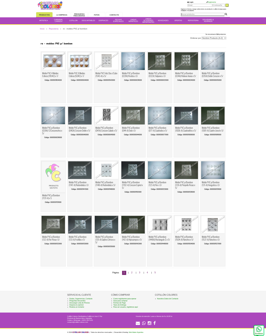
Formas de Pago (119, 303)
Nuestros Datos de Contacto (167, 299)
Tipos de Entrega (119, 305)
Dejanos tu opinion (76, 305)
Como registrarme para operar (124, 299)
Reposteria (53, 29)
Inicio (42, 29)
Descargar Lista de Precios (79, 303)
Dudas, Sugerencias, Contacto (80, 299)
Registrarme (212, 2)
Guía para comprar (120, 301)
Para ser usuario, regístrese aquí (125, 307)
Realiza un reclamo (76, 307)
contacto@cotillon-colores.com (77, 322)
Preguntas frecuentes (77, 301)
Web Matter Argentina (136, 332)
